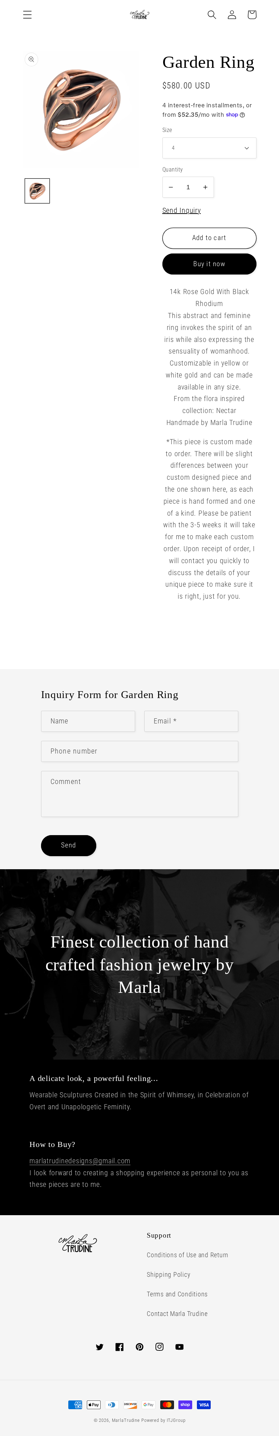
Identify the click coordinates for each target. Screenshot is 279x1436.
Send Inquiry (181, 210)
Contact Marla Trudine (177, 1313)
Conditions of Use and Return (188, 1255)
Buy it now (209, 264)
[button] (27, 15)
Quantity (172, 169)
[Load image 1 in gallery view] (37, 191)
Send (68, 845)
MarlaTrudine (126, 1420)
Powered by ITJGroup (163, 1420)
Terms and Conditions (177, 1294)
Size (167, 130)
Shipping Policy (168, 1274)
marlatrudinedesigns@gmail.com (79, 1160)
